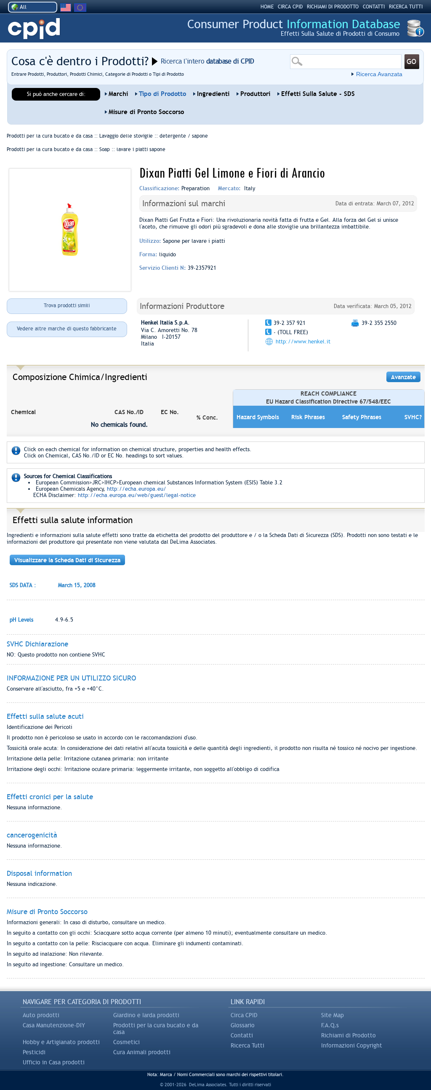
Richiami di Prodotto (348, 1035)
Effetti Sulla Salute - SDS (318, 94)
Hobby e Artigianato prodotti (61, 1042)
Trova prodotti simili (67, 305)
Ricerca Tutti (247, 1045)
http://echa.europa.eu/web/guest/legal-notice (137, 495)
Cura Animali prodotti (141, 1052)
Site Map (332, 1015)
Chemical (23, 412)
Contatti (242, 1035)
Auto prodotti (41, 1015)
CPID (34, 28)
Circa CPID (244, 1015)
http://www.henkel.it (303, 341)
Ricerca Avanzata (379, 74)
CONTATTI (374, 7)
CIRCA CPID (290, 7)
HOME (267, 7)
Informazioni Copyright (351, 1045)
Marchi (118, 94)
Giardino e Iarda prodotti (146, 1015)
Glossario (243, 1025)
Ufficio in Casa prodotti (54, 1062)
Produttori (255, 94)
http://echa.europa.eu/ (136, 489)
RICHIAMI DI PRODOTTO (333, 7)
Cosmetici (126, 1042)
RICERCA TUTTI (406, 7)
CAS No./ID (129, 412)
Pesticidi (34, 1052)
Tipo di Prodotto (162, 94)
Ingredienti (213, 94)
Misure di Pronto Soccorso (146, 112)
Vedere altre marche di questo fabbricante (67, 329)
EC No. (170, 412)
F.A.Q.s (330, 1025)
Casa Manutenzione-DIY (54, 1025)
